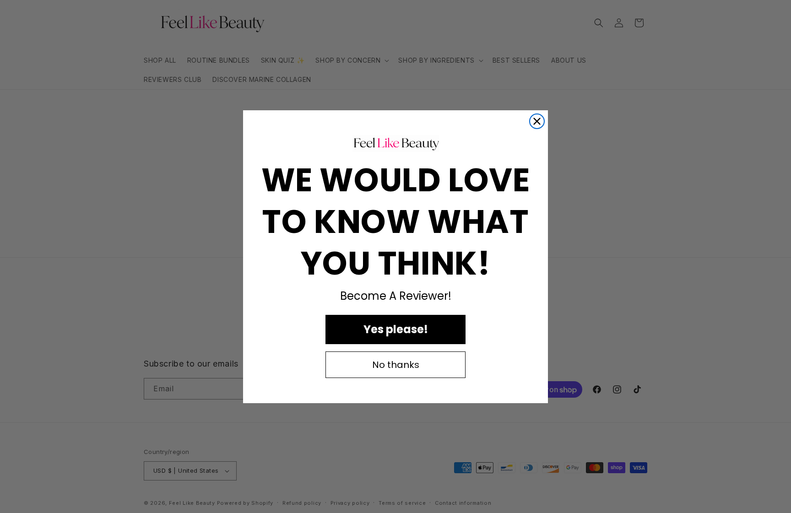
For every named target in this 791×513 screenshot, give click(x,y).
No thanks (395, 364)
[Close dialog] (537, 121)
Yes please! (395, 329)
